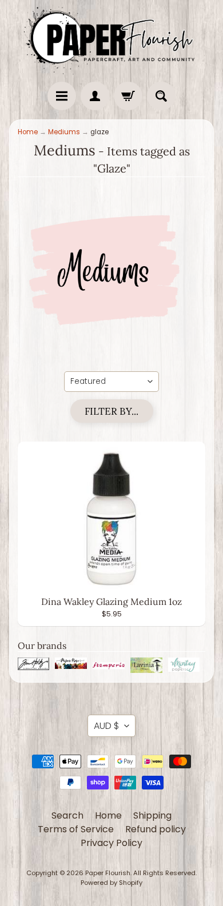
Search (67, 815)
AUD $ (106, 725)
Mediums (64, 132)
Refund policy (155, 829)
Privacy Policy (111, 842)
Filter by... (111, 411)
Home (28, 132)
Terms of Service (76, 829)
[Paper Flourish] (111, 38)
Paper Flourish (107, 872)
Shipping (152, 815)
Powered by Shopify (111, 882)
